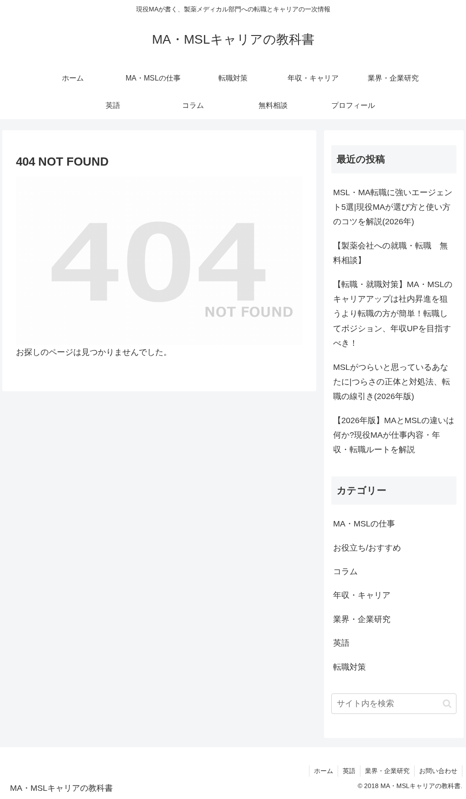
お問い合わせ (438, 770)
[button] (447, 703)
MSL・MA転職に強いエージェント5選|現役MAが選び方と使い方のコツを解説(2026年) (392, 207)
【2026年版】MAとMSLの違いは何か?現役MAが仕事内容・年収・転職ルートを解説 (393, 435)
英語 (349, 770)
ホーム (323, 770)
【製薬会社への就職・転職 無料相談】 (390, 253)
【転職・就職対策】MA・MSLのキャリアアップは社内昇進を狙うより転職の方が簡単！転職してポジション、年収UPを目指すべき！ (392, 314)
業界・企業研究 (387, 770)
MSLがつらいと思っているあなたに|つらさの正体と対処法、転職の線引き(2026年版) (391, 382)
